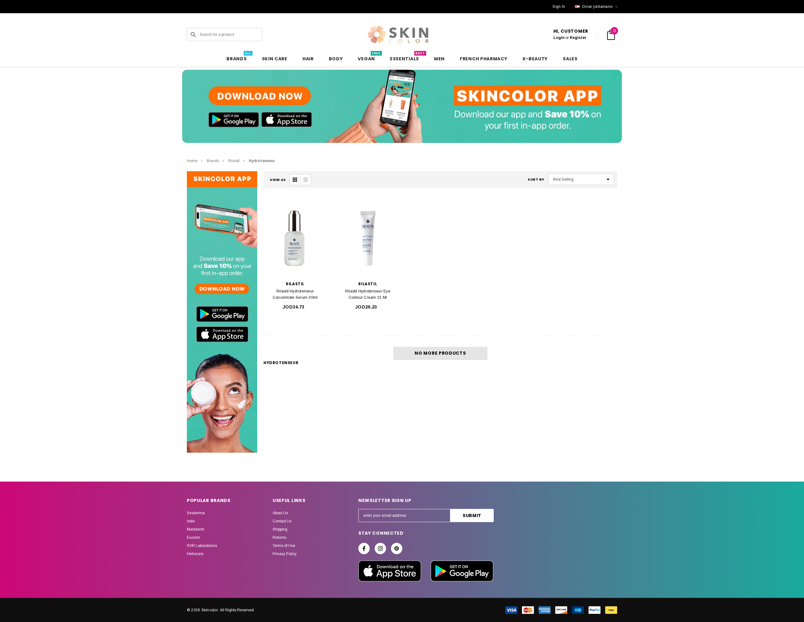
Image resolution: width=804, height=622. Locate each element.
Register (578, 37)
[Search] (193, 34)
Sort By (536, 179)
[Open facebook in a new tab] (364, 548)
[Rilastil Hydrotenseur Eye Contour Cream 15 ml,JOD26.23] (367, 238)
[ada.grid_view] (295, 179)
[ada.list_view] (305, 179)
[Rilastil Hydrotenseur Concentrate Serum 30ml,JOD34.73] (295, 238)
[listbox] (581, 179)
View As (278, 180)
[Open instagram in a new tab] (380, 548)
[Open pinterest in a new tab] (396, 548)
